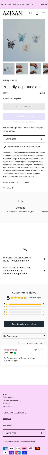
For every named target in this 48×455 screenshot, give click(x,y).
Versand (6, 403)
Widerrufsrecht (9, 397)
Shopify (32, 441)
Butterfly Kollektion (10, 80)
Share (10, 188)
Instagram (7, 419)
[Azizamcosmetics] (13, 13)
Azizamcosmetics (13, 441)
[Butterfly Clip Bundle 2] (9, 69)
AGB (5, 394)
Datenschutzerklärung (12, 400)
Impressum (7, 406)
